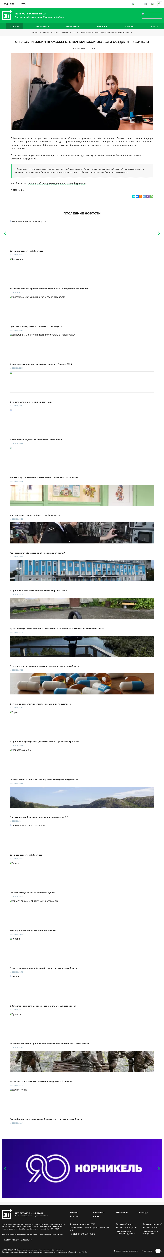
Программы (42, 26)
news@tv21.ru (148, 1234)
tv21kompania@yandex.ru (125, 1234)
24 (74, 32)
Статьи (154, 26)
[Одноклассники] (140, 196)
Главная (35, 32)
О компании (72, 26)
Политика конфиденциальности (126, 1251)
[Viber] (148, 196)
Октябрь (65, 32)
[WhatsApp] (151, 196)
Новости (14, 26)
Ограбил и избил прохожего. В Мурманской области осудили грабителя (106, 32)
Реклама (129, 26)
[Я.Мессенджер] (133, 196)
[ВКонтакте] (137, 196)
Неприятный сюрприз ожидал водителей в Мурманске (57, 183)
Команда (102, 26)
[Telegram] (144, 196)
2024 (56, 32)
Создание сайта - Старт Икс (151, 1251)
